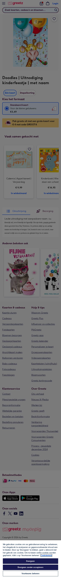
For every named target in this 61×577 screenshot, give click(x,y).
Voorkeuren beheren (30, 573)
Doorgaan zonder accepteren (30, 567)
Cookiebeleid (46, 555)
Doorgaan (30, 561)
